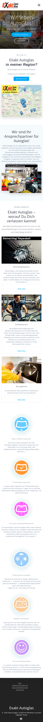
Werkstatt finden (21, 79)
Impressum (20, 690)
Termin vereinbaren (21, 34)
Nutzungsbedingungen (20, 688)
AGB (19, 683)
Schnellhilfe (21, 41)
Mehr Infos (21, 289)
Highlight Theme (21, 715)
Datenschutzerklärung (20, 685)
